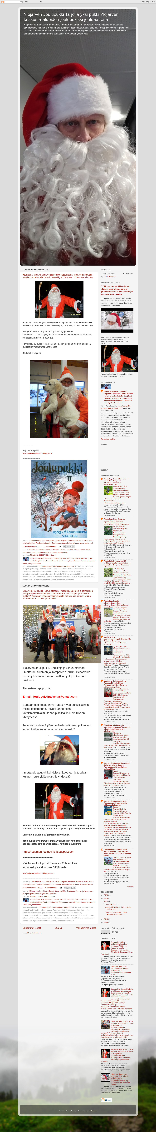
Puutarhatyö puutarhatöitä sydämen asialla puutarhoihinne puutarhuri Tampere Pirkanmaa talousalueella (117, 564)
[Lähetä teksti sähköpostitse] (60, 546)
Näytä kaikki (130, 886)
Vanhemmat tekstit (86, 928)
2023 (106, 895)
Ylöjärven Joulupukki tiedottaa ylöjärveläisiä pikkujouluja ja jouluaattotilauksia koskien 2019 (121, 970)
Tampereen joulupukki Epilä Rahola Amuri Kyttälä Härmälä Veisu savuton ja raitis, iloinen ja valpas (117, 852)
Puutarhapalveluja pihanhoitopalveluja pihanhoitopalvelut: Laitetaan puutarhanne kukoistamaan (116, 604)
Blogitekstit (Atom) (34, 933)
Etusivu (59, 928)
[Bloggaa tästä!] (66, 546)
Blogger (93, 1111)
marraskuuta (111, 904)
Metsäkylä (55, 550)
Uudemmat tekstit (32, 928)
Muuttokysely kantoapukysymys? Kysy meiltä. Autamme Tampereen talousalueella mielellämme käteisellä (117, 641)
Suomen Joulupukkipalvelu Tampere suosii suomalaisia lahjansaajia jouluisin (115, 803)
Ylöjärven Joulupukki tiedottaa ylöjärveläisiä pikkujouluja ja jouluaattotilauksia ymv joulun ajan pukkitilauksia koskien (120, 1079)
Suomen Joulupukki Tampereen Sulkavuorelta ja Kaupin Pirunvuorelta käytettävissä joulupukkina (117, 766)
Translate (112, 276)
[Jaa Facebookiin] (71, 546)
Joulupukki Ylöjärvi (43, 550)
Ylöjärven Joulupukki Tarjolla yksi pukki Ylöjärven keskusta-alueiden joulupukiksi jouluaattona (71, 17)
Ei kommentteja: (50, 546)
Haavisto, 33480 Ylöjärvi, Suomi (42, 896)
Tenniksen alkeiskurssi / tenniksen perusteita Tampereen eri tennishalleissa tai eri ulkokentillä (117, 728)
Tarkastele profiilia (108, 439)
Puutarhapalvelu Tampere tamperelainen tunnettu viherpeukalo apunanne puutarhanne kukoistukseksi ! (116, 522)
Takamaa (69, 550)
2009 (106, 922)
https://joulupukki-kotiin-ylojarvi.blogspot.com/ (56, 566)
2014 (106, 902)
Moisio (62, 550)
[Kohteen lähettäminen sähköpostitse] (64, 546)
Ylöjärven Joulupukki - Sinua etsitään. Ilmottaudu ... (116, 913)
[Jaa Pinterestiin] (73, 546)
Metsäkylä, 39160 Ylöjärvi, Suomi (43, 555)
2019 (106, 898)
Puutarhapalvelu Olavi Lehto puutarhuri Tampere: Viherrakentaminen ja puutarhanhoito (115, 482)
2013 (106, 919)
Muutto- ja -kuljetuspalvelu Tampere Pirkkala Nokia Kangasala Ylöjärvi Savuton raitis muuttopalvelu (115, 684)
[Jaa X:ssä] (69, 546)
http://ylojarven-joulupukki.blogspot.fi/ (37, 453)
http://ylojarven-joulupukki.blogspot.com (38, 873)
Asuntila (32, 550)
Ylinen (76, 550)
